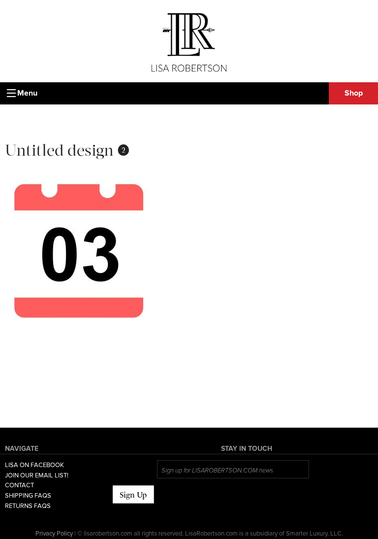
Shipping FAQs (28, 496)
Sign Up (133, 495)
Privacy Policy (54, 534)
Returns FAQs (28, 506)
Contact (19, 485)
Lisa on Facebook (34, 465)
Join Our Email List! (36, 475)
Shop (354, 93)
